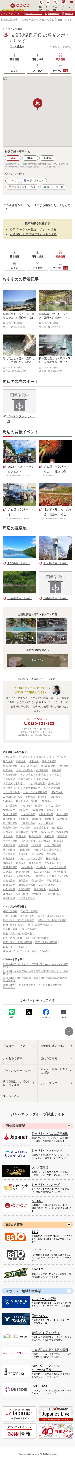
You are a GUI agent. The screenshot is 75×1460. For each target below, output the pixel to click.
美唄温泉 (23, 818)
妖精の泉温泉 (10, 814)
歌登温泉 (36, 893)
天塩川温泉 (53, 880)
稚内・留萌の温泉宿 (14, 924)
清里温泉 (62, 836)
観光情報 (60, 59)
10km (30, 157)
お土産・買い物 (55, 187)
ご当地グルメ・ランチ (24, 187)
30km (47, 157)
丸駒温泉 (8, 862)
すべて (12, 180)
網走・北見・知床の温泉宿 (17, 933)
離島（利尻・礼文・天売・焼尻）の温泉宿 (26, 951)
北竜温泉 (34, 761)
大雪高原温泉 (23, 876)
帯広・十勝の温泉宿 (46, 942)
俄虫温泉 (63, 765)
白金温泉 (8, 871)
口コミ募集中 (17, 46)
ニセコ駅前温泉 (36, 783)
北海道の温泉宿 (26, 898)
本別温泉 (25, 827)
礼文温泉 (8, 761)
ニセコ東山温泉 (11, 787)
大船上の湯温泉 (24, 770)
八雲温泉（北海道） (14, 783)
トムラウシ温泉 (57, 867)
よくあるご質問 (12, 1058)
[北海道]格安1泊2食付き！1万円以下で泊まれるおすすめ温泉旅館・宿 (35, 965)
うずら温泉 (9, 756)
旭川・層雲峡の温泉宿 (40, 924)
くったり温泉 (46, 823)
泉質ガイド (37, 660)
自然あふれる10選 (52, 638)
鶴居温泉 (56, 770)
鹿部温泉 (23, 880)
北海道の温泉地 (9, 19)
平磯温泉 (8, 801)
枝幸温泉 (54, 774)
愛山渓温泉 (9, 884)
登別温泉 (54, 889)
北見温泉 (8, 836)
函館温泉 (8, 831)
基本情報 (14, 59)
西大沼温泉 (58, 827)
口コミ (14, 70)
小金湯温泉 (9, 889)
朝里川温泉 (35, 862)
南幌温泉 (36, 818)
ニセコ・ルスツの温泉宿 (51, 915)
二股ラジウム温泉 (58, 876)
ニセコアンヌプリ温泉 (30, 858)
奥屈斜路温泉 (48, 765)
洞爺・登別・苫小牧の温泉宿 (18, 920)
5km (13, 157)
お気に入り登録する (62, 47)
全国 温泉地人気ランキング (21, 624)
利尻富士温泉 (10, 774)
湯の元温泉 (42, 779)
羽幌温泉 (21, 761)
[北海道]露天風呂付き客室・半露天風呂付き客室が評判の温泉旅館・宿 (35, 979)
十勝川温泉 (60, 871)
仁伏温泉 (59, 840)
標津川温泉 (22, 801)
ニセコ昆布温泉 (52, 845)
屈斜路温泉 (37, 809)
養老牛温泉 (52, 858)
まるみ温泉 (9, 779)
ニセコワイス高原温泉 (35, 792)
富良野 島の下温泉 (42, 831)
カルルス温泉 (51, 862)
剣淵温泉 (41, 774)
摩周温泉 (54, 849)
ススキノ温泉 (28, 814)
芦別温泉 (51, 854)
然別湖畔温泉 (10, 867)
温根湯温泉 (62, 831)
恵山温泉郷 (9, 858)
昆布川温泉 (54, 783)
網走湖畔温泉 (23, 871)
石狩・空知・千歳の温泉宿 (17, 942)
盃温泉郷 (23, 854)
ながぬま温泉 (25, 756)
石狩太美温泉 (25, 779)
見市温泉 (41, 867)
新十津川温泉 (49, 761)
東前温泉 (41, 756)
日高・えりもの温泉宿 (15, 946)
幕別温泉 (62, 818)
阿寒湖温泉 (53, 809)
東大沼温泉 (40, 889)
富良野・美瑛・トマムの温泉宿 (20, 929)
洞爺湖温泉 (24, 849)
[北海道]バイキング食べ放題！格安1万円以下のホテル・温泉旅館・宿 (35, 972)
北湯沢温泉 (9, 845)
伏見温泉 (49, 818)
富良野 (35, 801)
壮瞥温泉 (8, 876)
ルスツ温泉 (27, 774)
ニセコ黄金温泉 (11, 792)
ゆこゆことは (11, 1095)
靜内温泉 (47, 801)
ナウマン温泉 (10, 840)
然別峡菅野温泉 (26, 884)
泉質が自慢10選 (52, 624)
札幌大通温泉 (46, 814)
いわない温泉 (53, 805)
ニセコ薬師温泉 (31, 787)
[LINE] (12, 1012)
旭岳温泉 (21, 862)
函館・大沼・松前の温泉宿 (52, 920)
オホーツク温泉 (57, 756)
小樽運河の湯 (51, 893)
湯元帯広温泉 (10, 823)
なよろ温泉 (22, 893)
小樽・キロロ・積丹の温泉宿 (18, 915)
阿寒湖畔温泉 (10, 765)
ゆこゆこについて (34, 13)
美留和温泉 (9, 898)
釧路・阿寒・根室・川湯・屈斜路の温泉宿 (26, 937)
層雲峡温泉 (9, 849)
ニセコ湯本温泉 (51, 787)
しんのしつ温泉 (42, 871)
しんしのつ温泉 (29, 765)
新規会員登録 (53, 13)
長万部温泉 (37, 880)
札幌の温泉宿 (10, 911)
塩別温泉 (55, 796)
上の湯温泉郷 (28, 840)
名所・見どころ (35, 180)
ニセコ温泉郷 (10, 805)
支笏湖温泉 (48, 19)
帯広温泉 (8, 770)
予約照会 (55, 8)
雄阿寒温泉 (42, 770)
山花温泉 (49, 836)
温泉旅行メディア (14, 1045)
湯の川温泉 (27, 867)
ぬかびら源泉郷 (47, 884)
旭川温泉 (23, 809)
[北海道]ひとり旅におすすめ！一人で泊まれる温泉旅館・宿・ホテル (34, 986)
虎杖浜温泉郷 (41, 827)
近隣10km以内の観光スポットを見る (33, 229)
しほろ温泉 (9, 880)
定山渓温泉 (37, 854)
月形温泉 (23, 845)
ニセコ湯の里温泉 (12, 796)
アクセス (37, 70)
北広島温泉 (9, 818)
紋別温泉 (21, 836)
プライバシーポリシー (17, 1070)
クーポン (60, 70)
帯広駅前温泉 (10, 827)
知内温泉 (8, 893)
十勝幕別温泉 (28, 823)
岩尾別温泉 (24, 889)
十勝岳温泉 (40, 849)
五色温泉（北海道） (36, 796)
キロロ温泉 (62, 814)
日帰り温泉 (38, 59)
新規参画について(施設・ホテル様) (16, 1083)
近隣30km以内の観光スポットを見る (33, 234)
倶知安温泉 (57, 792)
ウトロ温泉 (9, 854)
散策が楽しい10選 (21, 638)
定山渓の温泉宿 (29, 911)
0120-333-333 (41, 723)
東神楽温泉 (9, 809)
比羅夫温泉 (40, 876)
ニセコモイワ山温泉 (31, 805)
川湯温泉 (36, 845)
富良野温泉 (22, 831)
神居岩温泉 (35, 836)
